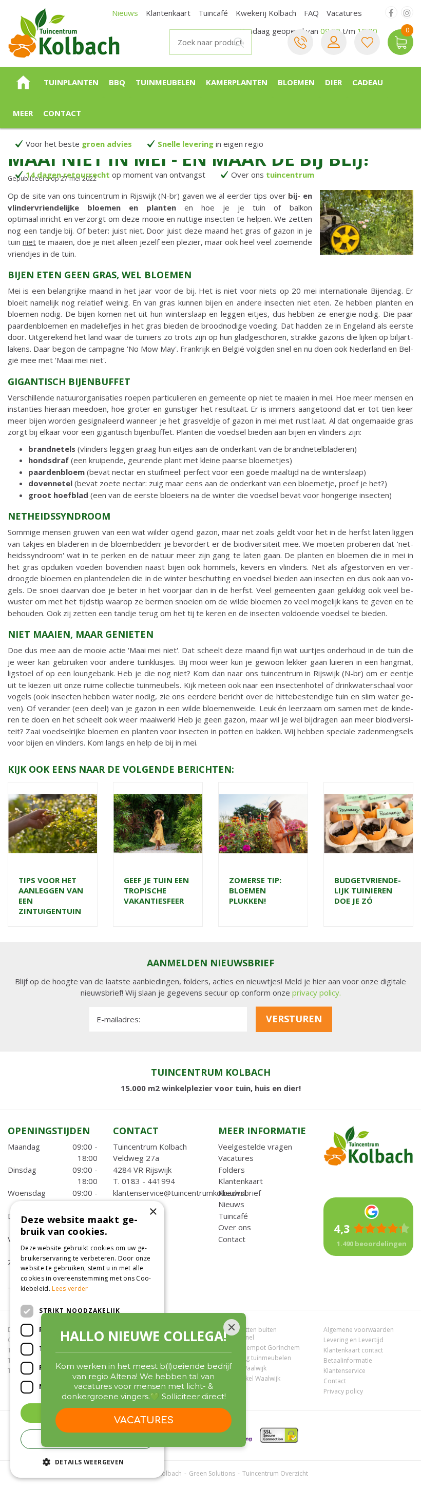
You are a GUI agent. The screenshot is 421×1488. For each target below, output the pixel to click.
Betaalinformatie (347, 1360)
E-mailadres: (118, 1019)
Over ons (234, 1227)
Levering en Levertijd (353, 1340)
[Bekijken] (400, 42)
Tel (300, 42)
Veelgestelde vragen (255, 1146)
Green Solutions (212, 1473)
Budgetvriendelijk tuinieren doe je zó (367, 890)
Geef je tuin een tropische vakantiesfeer (156, 890)
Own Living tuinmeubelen (254, 1358)
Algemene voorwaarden (358, 1329)
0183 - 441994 (148, 1181)
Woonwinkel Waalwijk (249, 1378)
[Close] (231, 1327)
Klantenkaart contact (353, 1350)
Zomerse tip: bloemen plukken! (255, 890)
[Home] (23, 82)
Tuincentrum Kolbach (150, 1146)
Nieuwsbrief (239, 1193)
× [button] (153, 1212)
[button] (87, 1461)
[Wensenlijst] (367, 42)
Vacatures (236, 1158)
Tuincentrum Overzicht (275, 1473)
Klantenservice (344, 1371)
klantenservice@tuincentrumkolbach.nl (179, 1193)
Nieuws (231, 1204)
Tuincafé (233, 1216)
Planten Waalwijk (242, 1368)
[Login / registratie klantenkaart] (334, 42)
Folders (231, 1170)
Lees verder (70, 1288)
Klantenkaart (240, 1181)
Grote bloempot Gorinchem (259, 1347)
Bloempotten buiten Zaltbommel (247, 1333)
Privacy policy (343, 1391)
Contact (231, 1239)
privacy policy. (316, 992)
